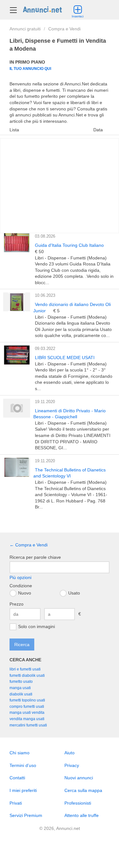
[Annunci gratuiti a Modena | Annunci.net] (42, 9)
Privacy (71, 765)
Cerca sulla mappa (83, 790)
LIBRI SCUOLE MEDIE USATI (65, 357)
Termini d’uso (23, 765)
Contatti (17, 777)
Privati (16, 803)
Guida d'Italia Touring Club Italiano (69, 245)
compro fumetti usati (27, 706)
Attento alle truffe (81, 815)
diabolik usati (21, 694)
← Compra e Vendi (29, 544)
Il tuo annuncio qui (30, 68)
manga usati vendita (27, 712)
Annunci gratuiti (25, 28)
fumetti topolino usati (27, 700)
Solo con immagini (36, 626)
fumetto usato (21, 681)
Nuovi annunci (78, 777)
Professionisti (77, 803)
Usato (74, 592)
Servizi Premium (26, 815)
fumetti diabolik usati (27, 675)
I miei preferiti (23, 790)
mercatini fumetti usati (28, 725)
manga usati (20, 688)
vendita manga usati (27, 719)
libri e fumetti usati (25, 669)
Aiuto (69, 752)
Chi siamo (20, 752)
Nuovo (24, 592)
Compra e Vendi (64, 28)
